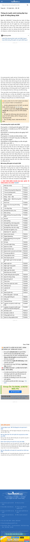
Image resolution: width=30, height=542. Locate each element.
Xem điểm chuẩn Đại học (8, 506)
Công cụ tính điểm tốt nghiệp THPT (21, 507)
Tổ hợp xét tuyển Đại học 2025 (8, 515)
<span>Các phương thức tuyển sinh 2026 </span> (14, 38)
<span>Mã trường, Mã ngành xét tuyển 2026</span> (15, 40)
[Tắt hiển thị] (24, 534)
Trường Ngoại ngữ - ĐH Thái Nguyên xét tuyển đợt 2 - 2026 (14, 428)
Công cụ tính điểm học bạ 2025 (8, 511)
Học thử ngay (18, 107)
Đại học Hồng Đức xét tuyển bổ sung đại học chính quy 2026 (15, 451)
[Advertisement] (15, 60)
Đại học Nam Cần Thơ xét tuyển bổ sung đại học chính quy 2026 (14, 435)
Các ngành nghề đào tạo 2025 (22, 511)
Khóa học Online (20, 502)
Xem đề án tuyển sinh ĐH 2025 (8, 503)
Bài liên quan (5, 425)
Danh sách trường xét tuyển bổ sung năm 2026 (12, 441)
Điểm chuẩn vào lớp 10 (22, 514)
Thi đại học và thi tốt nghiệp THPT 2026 (15, 398)
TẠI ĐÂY (16, 182)
